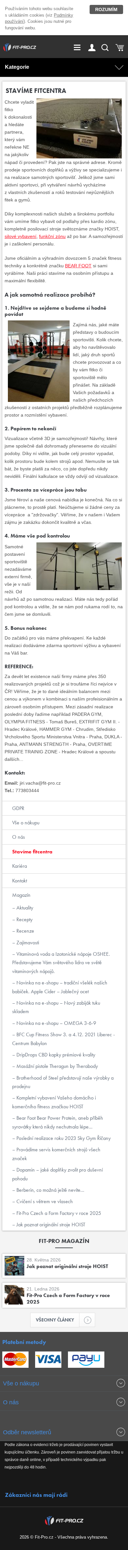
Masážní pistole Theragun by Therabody (56, 1066)
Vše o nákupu (25, 822)
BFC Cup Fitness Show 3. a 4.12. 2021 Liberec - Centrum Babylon (63, 1038)
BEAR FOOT (78, 265)
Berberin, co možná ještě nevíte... (49, 1190)
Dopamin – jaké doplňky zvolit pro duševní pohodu (57, 1174)
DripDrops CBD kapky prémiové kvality (55, 1054)
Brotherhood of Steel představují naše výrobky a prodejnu (63, 1082)
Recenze (24, 930)
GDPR (18, 808)
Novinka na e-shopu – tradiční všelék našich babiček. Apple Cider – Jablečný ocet (59, 987)
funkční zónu (52, 236)
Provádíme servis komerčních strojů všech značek (56, 1153)
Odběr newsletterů (27, 1432)
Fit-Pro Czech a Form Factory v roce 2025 (58, 1213)
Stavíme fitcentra (32, 851)
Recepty (23, 919)
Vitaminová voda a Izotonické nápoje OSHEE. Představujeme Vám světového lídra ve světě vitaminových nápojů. (61, 963)
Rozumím (106, 9)
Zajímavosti (27, 942)
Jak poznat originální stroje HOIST (50, 1224)
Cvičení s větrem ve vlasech (44, 1201)
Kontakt (19, 880)
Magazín (21, 895)
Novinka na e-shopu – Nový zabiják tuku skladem (56, 1007)
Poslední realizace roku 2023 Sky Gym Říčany (63, 1138)
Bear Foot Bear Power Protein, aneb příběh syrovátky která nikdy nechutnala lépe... (57, 1122)
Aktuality (24, 907)
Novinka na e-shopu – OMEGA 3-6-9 (55, 1023)
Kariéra (19, 866)
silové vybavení (20, 236)
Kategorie (17, 67)
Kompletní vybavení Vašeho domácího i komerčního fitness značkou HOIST (54, 1102)
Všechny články (55, 1320)
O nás (18, 837)
